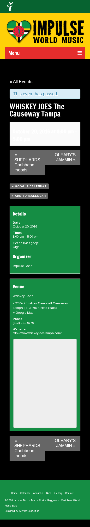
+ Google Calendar (29, 186)
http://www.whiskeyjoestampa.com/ (37, 333)
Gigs (16, 247)
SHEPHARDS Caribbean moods (27, 162)
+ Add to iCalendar (29, 195)
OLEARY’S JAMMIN (65, 157)
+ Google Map (23, 312)
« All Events (21, 81)
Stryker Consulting (29, 511)
